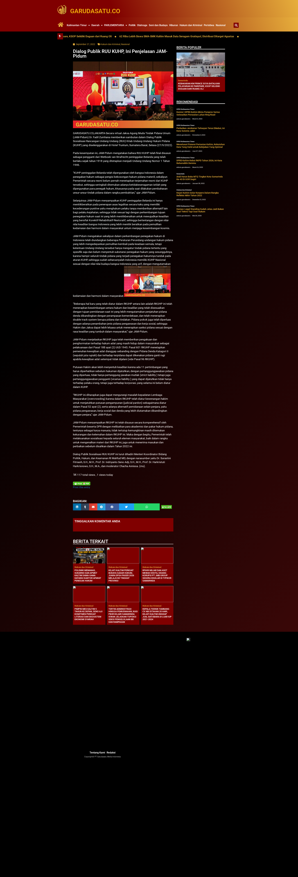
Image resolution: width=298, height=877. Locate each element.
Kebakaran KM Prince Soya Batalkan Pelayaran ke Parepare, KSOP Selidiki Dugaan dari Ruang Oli (199, 86)
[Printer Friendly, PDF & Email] (81, 483)
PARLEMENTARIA (114, 25)
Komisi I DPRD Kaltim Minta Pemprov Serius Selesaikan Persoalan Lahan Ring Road (198, 113)
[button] (236, 25)
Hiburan (173, 25)
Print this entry (81, 487)
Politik (132, 25)
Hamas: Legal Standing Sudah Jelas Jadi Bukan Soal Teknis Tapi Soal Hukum (200, 210)
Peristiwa (209, 25)
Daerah (95, 25)
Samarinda (180, 174)
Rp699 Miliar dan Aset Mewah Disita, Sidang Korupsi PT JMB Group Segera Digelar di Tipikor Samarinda (156, 575)
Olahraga (142, 25)
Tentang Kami (97, 752)
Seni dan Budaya (158, 25)
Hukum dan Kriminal (191, 25)
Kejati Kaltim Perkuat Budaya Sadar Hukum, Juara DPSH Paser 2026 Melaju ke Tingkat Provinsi (121, 575)
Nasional (221, 25)
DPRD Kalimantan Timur (185, 109)
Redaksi (111, 752)
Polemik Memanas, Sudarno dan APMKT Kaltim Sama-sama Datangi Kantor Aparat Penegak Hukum (87, 575)
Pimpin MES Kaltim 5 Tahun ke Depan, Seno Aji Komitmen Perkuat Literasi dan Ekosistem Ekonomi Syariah (88, 614)
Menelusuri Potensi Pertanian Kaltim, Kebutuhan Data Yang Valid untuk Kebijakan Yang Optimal (200, 145)
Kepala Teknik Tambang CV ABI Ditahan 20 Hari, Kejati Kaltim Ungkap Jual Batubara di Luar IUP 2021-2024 (157, 614)
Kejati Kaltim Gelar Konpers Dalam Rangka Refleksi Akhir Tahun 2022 (197, 194)
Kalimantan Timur (77, 25)
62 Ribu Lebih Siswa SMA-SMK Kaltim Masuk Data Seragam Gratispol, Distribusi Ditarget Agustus (145, 36)
